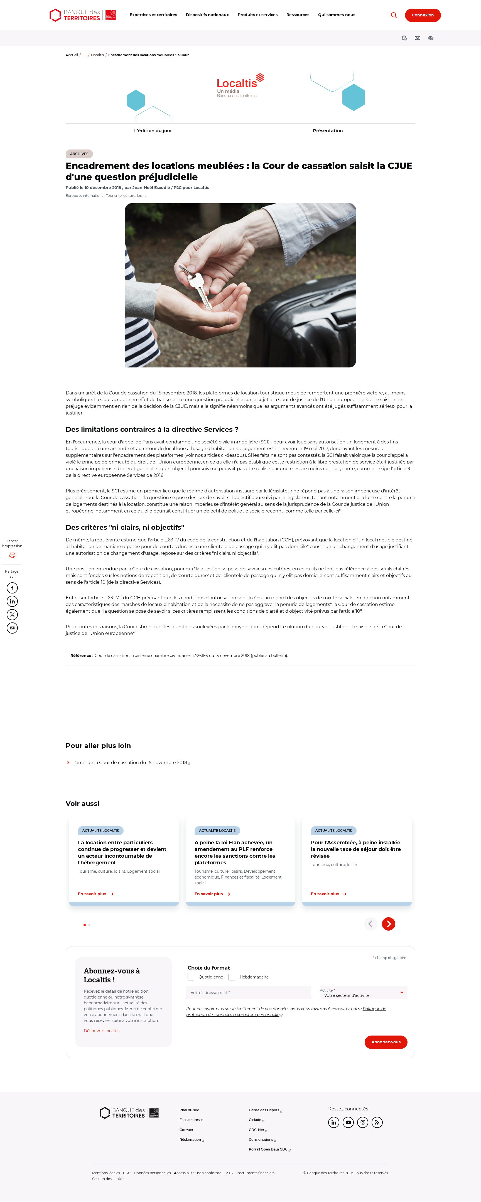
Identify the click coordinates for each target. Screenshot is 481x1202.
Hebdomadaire (254, 977)
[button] (153, 15)
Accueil (72, 55)
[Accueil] (83, 15)
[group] (240, 285)
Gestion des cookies (108, 1179)
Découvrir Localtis (101, 1030)
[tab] (85, 925)
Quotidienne (211, 977)
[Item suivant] (388, 924)
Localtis (97, 55)
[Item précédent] (370, 924)
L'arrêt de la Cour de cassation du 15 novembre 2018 (129, 762)
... (84, 55)
